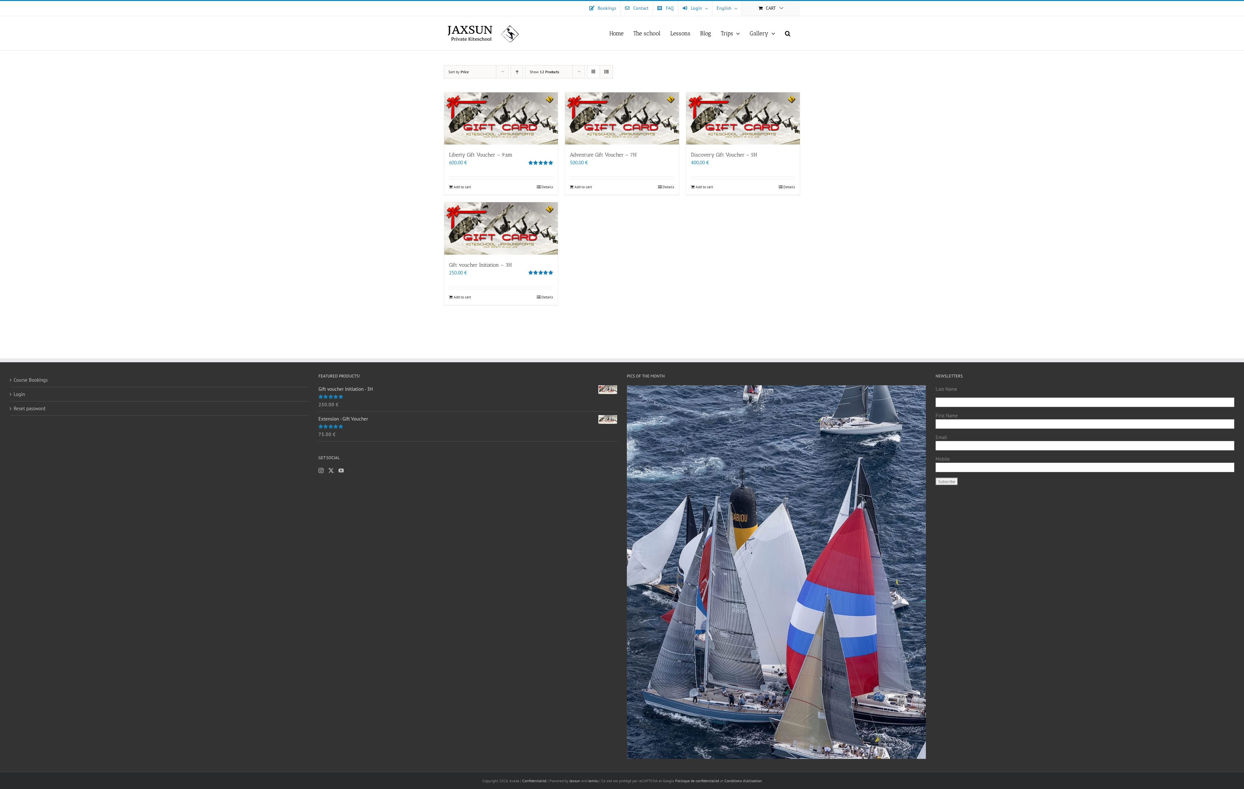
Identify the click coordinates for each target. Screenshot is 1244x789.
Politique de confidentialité (697, 780)
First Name (947, 415)
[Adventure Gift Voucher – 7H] (622, 118)
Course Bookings (31, 380)
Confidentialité (534, 780)
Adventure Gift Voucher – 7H (603, 155)
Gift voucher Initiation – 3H (480, 265)
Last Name (946, 389)
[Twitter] (331, 470)
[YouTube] (341, 470)
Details (547, 186)
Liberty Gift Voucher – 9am (481, 155)
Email (941, 437)
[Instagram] (321, 470)
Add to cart (462, 186)
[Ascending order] (517, 71)
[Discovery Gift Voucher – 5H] (743, 118)
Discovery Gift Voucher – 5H (724, 155)
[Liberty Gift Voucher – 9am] (501, 118)
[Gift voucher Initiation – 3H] (501, 228)
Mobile (943, 459)
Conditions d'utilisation (743, 780)
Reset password (29, 408)
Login (19, 394)
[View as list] (606, 71)
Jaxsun (575, 780)
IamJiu (593, 780)
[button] (787, 33)
